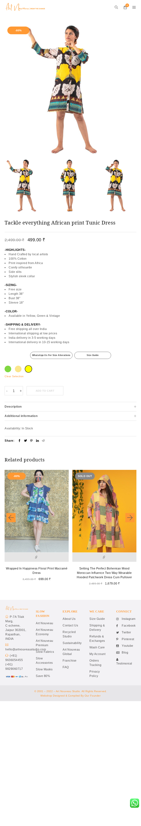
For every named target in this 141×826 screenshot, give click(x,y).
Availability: (13, 428)
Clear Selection (14, 376)
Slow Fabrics (45, 651)
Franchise (70, 660)
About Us (69, 618)
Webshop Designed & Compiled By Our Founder (70, 695)
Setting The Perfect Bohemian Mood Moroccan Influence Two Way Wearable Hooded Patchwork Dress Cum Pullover (104, 573)
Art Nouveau (44, 623)
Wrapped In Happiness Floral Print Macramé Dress (37, 570)
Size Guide (93, 355)
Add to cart (45, 390)
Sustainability (72, 643)
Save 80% (43, 675)
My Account (97, 654)
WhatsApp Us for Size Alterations (51, 355)
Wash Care (97, 647)
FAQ (66, 667)
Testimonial (124, 663)
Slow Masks (44, 669)
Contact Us (70, 625)
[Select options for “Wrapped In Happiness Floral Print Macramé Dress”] (37, 557)
